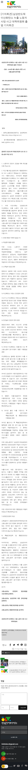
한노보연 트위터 (14, 766)
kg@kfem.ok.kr (9, 142)
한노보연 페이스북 (22, 766)
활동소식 (7, 652)
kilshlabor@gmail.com (10, 744)
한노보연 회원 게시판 (26, 766)
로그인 (10, 766)
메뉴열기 (2, 2)
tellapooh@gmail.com (14, 135)
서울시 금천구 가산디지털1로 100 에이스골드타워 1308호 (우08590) (13, 747)
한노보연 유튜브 (18, 766)
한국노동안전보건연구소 (14, 5)
